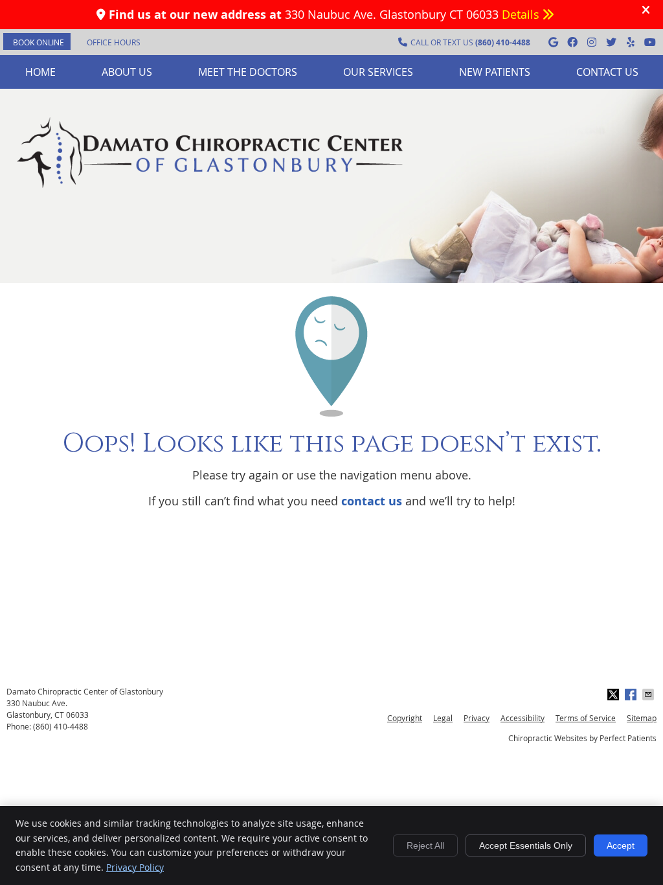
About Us (127, 72)
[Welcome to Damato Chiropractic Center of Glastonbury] (210, 187)
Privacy (476, 718)
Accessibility (522, 718)
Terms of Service (586, 718)
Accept (621, 845)
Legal (443, 718)
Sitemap (642, 718)
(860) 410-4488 (60, 726)
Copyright (404, 718)
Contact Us (607, 72)
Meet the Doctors (247, 72)
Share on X (614, 694)
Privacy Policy (135, 867)
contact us (371, 501)
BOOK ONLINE (38, 42)
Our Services (378, 72)
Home (40, 72)
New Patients (494, 72)
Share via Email (649, 694)
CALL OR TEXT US (470, 42)
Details (522, 14)
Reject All (425, 845)
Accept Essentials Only (525, 845)
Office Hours (113, 42)
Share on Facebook (632, 694)
